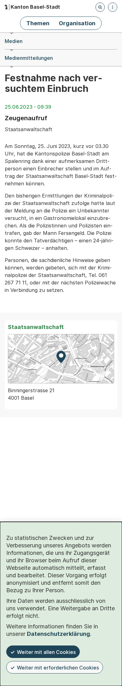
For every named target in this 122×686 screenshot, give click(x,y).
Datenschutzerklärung (58, 634)
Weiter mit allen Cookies (46, 652)
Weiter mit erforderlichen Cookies (58, 668)
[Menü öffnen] (112, 7)
